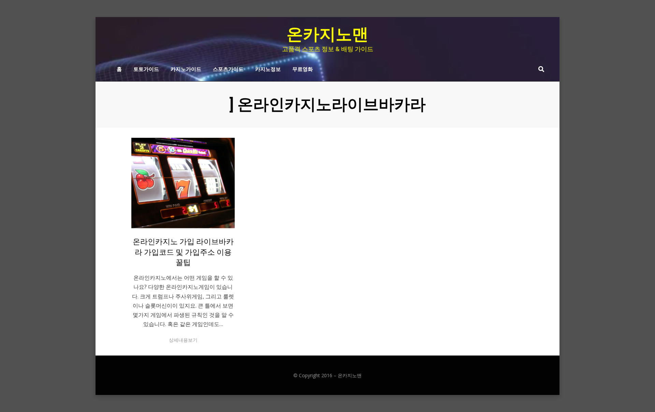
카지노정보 (268, 68)
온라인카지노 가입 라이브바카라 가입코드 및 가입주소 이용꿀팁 (183, 252)
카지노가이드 (186, 68)
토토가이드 (146, 68)
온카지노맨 (327, 34)
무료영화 (302, 68)
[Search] (539, 69)
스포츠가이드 (228, 68)
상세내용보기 (183, 340)
